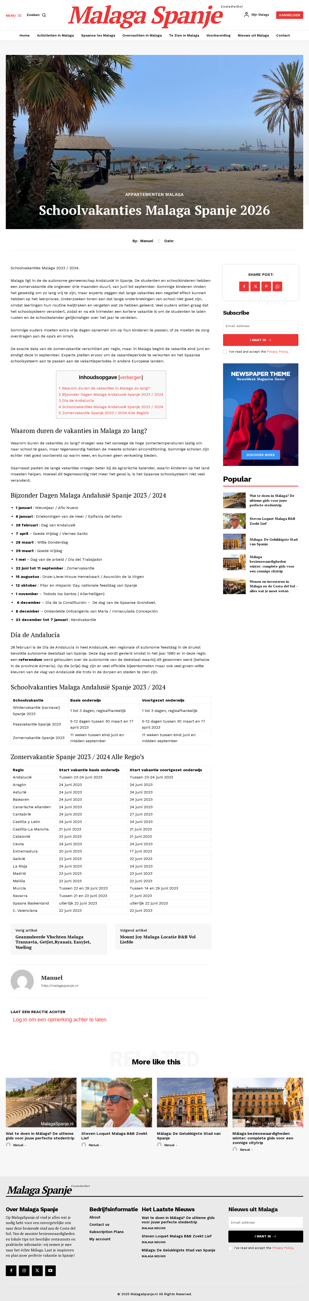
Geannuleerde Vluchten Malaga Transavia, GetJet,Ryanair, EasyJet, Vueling (53, 942)
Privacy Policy (277, 351)
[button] (37, 15)
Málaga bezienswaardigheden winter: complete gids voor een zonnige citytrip (272, 563)
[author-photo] (9, 1145)
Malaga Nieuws (154, 1228)
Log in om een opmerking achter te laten (59, 1020)
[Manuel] (22, 981)
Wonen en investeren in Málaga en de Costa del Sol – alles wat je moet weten (274, 586)
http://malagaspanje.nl (59, 985)
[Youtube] (50, 1270)
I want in (258, 340)
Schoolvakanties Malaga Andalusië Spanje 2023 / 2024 (111, 406)
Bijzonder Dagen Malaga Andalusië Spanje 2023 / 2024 (111, 394)
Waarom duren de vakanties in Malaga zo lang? (104, 388)
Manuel (146, 241)
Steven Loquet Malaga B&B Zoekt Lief (114, 1135)
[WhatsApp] (277, 286)
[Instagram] (24, 1270)
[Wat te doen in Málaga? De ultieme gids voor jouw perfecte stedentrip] (234, 500)
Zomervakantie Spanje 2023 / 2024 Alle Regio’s (104, 413)
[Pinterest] (266, 286)
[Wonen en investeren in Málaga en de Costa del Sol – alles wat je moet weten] (234, 586)
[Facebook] (244, 286)
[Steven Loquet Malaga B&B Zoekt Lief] (234, 521)
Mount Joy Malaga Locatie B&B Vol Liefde (158, 939)
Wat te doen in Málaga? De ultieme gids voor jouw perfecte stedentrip (272, 500)
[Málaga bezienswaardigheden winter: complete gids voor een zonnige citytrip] (234, 562)
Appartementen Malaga (154, 195)
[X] (255, 286)
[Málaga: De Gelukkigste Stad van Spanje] (234, 541)
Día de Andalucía (76, 400)
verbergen (131, 377)
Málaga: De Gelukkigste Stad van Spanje (274, 541)
